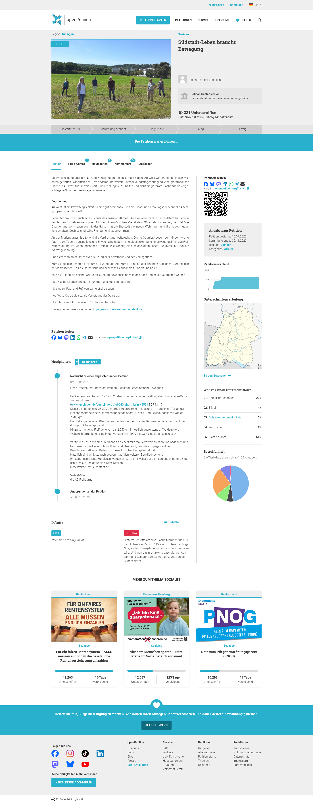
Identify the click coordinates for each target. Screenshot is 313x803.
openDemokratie (173, 756)
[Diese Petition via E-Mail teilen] (90, 337)
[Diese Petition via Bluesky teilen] (60, 337)
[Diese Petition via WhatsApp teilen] (79, 337)
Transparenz (241, 748)
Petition (56, 164)
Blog (130, 756)
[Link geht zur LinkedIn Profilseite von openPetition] (100, 753)
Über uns (133, 748)
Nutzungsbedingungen (247, 752)
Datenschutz (241, 756)
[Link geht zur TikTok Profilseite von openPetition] (85, 753)
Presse (132, 760)
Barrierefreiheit (242, 765)
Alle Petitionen (207, 752)
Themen (203, 760)
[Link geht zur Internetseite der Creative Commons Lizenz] (53, 799)
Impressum (240, 760)
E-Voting (168, 765)
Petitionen (183, 20)
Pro (56, 533)
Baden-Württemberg (156, 594)
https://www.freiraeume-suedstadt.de (117, 309)
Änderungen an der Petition (88, 491)
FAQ (165, 748)
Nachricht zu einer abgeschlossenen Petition (99, 376)
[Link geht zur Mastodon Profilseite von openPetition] (55, 764)
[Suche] (259, 20)
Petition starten (153, 20)
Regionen (204, 765)
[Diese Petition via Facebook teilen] (53, 337)
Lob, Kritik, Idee (138, 765)
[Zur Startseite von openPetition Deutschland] (71, 20)
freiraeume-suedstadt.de (224, 417)
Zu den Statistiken (216, 375)
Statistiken (145, 164)
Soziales (183, 34)
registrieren (216, 5)
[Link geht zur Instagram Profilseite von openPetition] (70, 753)
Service (203, 20)
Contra (131, 533)
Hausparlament (173, 760)
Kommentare (123, 162)
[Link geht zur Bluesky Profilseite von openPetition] (70, 764)
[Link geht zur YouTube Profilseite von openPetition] (85, 764)
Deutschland (84, 594)
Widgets (168, 752)
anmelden (236, 5)
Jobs (131, 752)
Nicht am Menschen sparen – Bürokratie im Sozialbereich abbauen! (156, 654)
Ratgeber (204, 748)
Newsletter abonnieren (73, 782)
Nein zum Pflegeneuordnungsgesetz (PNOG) (229, 654)
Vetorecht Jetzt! (173, 769)
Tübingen (68, 34)
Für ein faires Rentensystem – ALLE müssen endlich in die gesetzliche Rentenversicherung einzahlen (84, 656)
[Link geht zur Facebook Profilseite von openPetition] (55, 753)
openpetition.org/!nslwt (122, 337)
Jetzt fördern (156, 725)
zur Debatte (172, 522)
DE (255, 5)
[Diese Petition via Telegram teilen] (84, 337)
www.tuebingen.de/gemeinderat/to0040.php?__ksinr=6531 (109, 404)
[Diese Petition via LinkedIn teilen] (72, 337)
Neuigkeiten (100, 162)
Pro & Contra (76, 162)
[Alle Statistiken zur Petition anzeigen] (233, 368)
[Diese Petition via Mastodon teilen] (66, 337)
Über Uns (222, 20)
